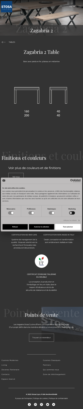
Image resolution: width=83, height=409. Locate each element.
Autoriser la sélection (41, 227)
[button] (71, 6)
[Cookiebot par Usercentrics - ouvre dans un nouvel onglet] (72, 180)
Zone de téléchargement (54, 374)
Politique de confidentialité (58, 398)
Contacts (6, 374)
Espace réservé (8, 379)
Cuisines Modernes (10, 360)
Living (4, 365)
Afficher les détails (70, 220)
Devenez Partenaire (10, 370)
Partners (47, 365)
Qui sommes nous (51, 370)
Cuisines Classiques (51, 360)
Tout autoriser (68, 227)
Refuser (15, 227)
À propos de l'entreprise (23, 398)
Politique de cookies (40, 398)
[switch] (31, 213)
